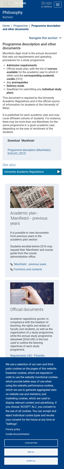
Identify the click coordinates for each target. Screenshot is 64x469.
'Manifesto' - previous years (30, 264)
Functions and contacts (28, 269)
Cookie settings (31, 443)
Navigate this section (43, 38)
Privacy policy (13, 429)
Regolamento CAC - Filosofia (27, 355)
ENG (23, 3)
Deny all (31, 452)
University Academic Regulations (24, 171)
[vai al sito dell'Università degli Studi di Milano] (35, 4)
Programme (20, 25)
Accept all (31, 461)
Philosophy (13, 12)
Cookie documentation (18, 434)
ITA (16, 3)
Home (6, 25)
